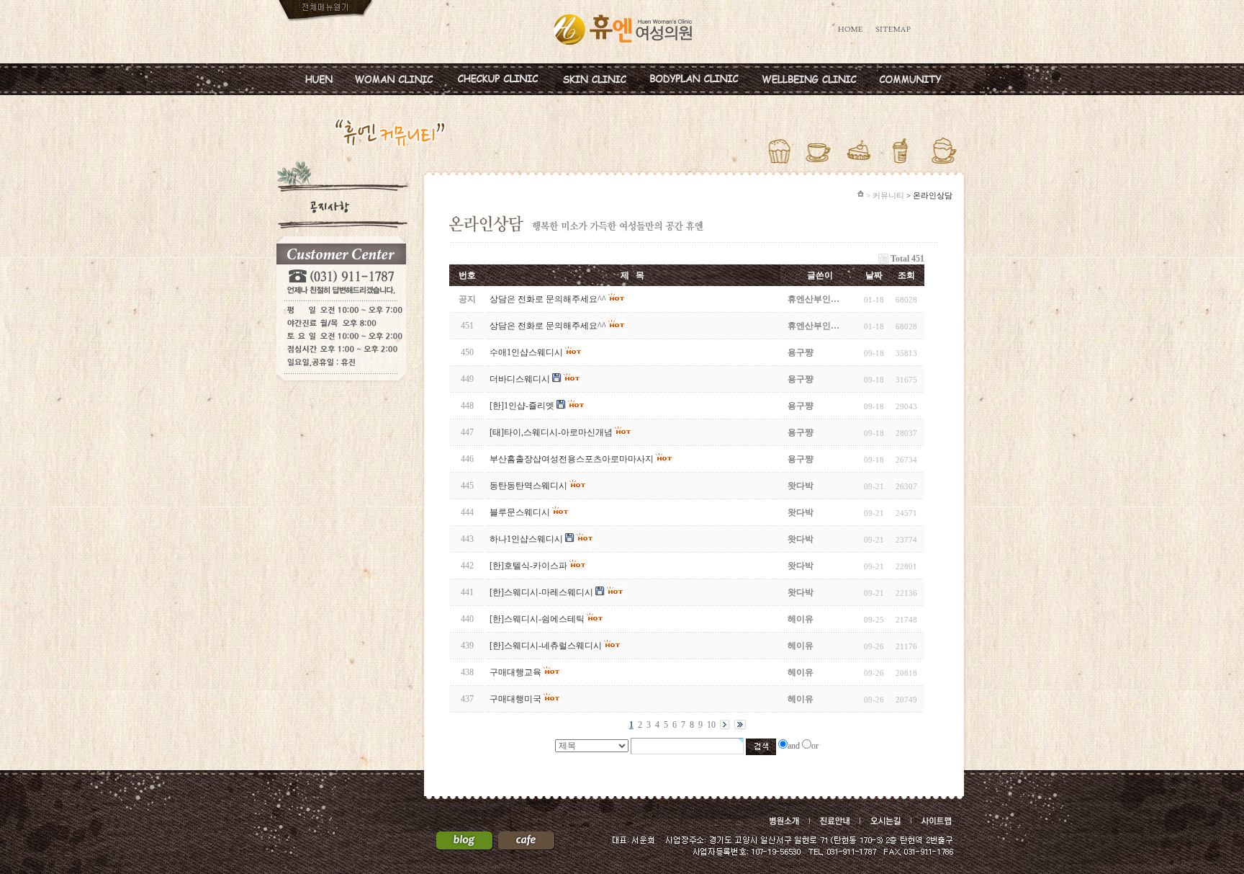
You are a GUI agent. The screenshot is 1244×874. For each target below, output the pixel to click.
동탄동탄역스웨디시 (528, 486)
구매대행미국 (515, 699)
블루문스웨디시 (520, 512)
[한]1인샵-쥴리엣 (522, 406)
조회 (906, 275)
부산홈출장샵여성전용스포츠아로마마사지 (572, 459)
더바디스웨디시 (520, 379)
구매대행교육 (515, 672)
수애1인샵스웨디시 (526, 352)
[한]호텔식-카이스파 (528, 566)
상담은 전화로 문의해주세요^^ (548, 326)
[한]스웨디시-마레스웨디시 (541, 592)
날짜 (874, 275)
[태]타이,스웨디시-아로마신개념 (551, 432)
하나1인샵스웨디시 (526, 539)
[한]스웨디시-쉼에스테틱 (537, 619)
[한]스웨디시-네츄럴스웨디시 (546, 646)
